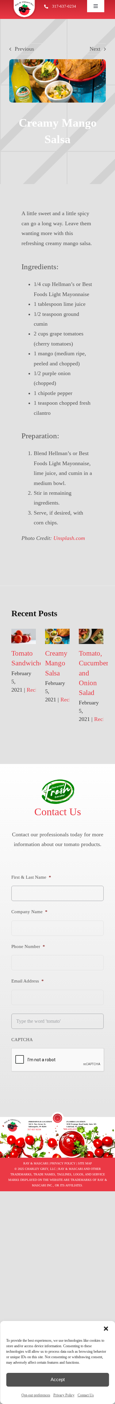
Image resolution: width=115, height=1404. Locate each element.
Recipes (35, 690)
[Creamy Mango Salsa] (57, 636)
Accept (58, 1379)
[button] (106, 1329)
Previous (24, 49)
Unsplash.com (69, 538)
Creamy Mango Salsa (56, 663)
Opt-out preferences (35, 1395)
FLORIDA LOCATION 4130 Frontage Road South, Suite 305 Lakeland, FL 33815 (81, 1124)
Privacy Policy (64, 1395)
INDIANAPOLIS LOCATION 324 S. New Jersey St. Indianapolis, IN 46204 (40, 1124)
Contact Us (86, 1395)
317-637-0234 (64, 6)
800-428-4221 (70, 1129)
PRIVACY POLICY (62, 1163)
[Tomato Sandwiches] (23, 636)
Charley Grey (36, 1169)
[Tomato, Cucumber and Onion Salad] (91, 636)
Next (95, 49)
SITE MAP (85, 1163)
